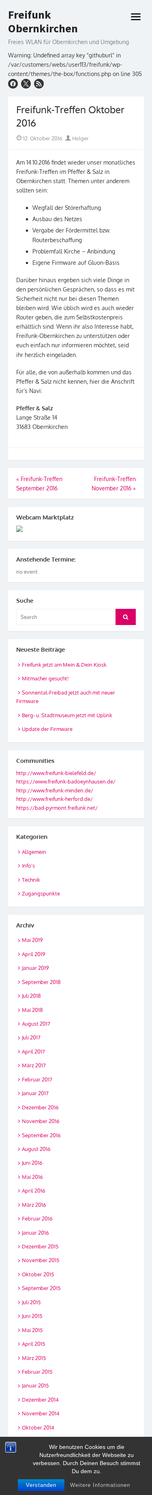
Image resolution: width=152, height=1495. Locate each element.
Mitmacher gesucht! (45, 678)
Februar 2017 (37, 1079)
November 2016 (41, 1121)
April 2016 (33, 1190)
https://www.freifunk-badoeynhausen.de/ (66, 781)
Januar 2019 (35, 968)
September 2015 (41, 1288)
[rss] (39, 84)
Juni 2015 (32, 1316)
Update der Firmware (47, 729)
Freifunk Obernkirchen (43, 21)
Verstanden (41, 1485)
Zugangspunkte (41, 893)
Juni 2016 (32, 1162)
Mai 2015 (32, 1330)
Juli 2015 (31, 1302)
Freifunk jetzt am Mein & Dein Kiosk (64, 664)
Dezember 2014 (40, 1399)
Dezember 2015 (40, 1246)
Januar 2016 (35, 1232)
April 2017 (33, 1051)
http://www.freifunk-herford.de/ (54, 799)
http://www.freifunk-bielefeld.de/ (56, 773)
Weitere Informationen (100, 1485)
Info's (28, 865)
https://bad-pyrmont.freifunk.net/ (57, 808)
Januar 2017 (35, 1093)
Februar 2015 (37, 1371)
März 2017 (34, 1065)
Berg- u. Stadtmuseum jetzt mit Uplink (67, 715)
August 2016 (36, 1149)
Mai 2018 (32, 1010)
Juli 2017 (31, 1037)
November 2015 (40, 1260)
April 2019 (33, 954)
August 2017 (36, 1023)
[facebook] (13, 84)
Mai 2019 (32, 940)
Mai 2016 (32, 1177)
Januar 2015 (35, 1385)
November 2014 (41, 1413)
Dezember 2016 (40, 1107)
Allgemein (34, 852)
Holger (80, 138)
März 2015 (34, 1358)
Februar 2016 (37, 1218)
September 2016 (41, 1135)
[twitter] (26, 84)
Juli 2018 (31, 995)
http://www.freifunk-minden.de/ (54, 790)
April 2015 (33, 1344)
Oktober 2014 (38, 1427)
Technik (31, 879)
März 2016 (34, 1204)
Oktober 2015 (38, 1274)
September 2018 (41, 982)
